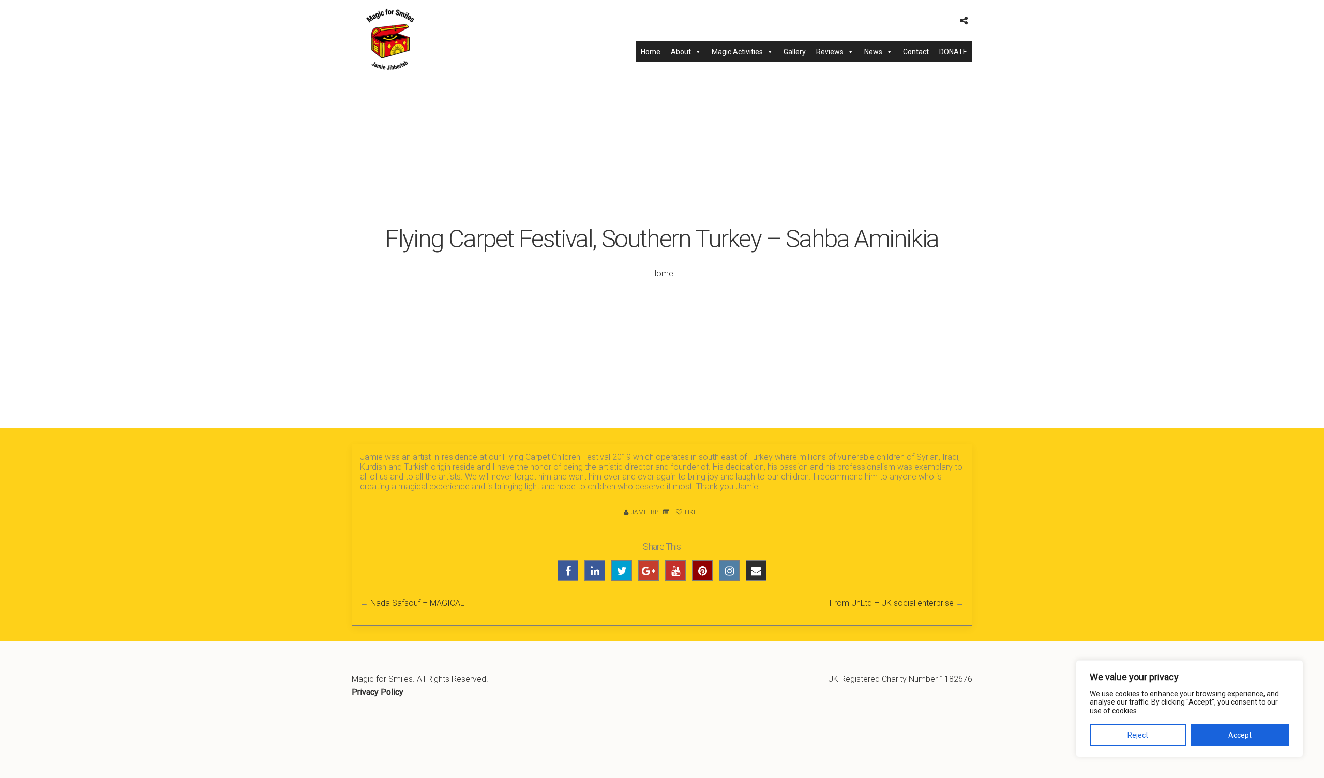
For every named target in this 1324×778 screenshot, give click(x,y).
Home (650, 52)
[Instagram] (729, 570)
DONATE (953, 52)
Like (690, 512)
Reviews (830, 52)
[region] (1189, 708)
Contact (916, 52)
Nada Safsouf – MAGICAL (417, 603)
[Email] (756, 570)
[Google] (648, 570)
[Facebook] (568, 570)
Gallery (795, 52)
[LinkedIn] (594, 570)
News (873, 52)
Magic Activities (737, 52)
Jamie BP (644, 512)
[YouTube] (675, 570)
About (681, 52)
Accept (1240, 735)
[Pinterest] (702, 570)
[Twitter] (621, 570)
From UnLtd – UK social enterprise (892, 603)
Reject (1137, 735)
